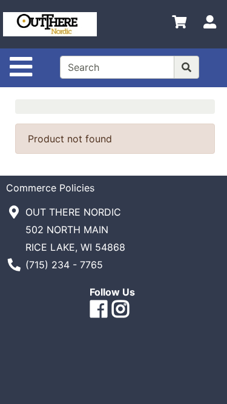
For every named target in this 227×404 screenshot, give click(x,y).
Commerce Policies (50, 188)
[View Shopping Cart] (179, 24)
